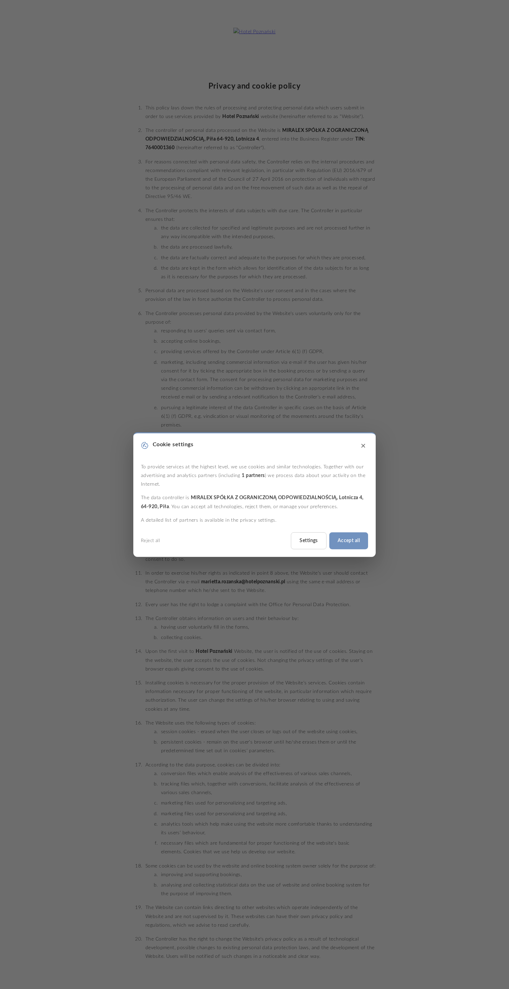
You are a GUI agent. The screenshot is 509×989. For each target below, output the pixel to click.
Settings (309, 540)
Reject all (150, 541)
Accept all (349, 540)
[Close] (363, 446)
